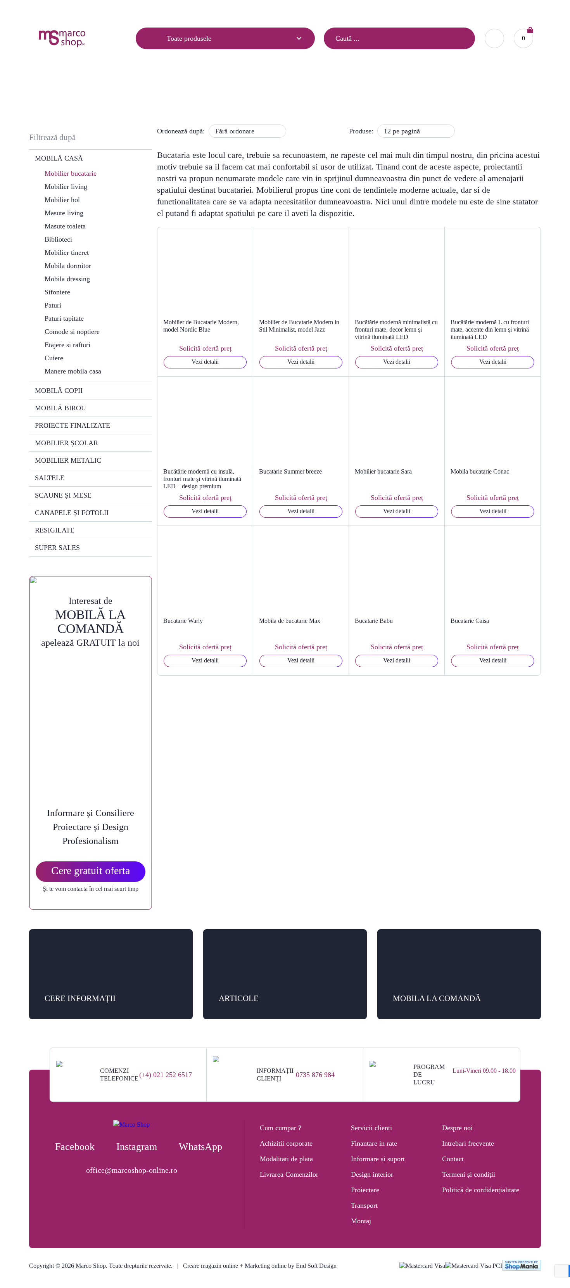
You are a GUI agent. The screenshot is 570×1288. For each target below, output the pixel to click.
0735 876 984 (315, 1075)
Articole (47, 10)
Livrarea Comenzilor (289, 1174)
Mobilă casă (264, 91)
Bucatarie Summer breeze (290, 471)
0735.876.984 (424, 10)
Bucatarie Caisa (470, 620)
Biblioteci (58, 239)
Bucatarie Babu (374, 620)
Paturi (53, 305)
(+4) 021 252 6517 (165, 1075)
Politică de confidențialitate (480, 1190)
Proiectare (365, 1190)
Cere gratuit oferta (90, 870)
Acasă (231, 91)
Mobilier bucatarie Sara (383, 471)
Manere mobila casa (73, 371)
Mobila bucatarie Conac (480, 471)
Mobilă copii (59, 390)
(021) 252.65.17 (377, 10)
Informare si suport (378, 1159)
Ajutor (83, 10)
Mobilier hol (62, 200)
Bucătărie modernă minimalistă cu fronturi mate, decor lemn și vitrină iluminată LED (396, 329)
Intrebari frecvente (468, 1143)
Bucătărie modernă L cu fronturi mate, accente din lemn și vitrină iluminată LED (490, 329)
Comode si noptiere (72, 331)
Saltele (49, 478)
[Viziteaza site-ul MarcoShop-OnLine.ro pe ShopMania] (521, 1266)
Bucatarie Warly (183, 620)
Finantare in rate (374, 1143)
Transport (364, 1205)
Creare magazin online (210, 1265)
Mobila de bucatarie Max (289, 620)
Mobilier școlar (66, 443)
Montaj (361, 1221)
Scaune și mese (63, 495)
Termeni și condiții (468, 1174)
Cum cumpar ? (280, 1128)
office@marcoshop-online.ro (131, 1170)
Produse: (361, 131)
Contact (119, 10)
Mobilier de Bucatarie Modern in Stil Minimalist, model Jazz (299, 326)
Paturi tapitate (64, 318)
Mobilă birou (60, 408)
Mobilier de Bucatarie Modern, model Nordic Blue (201, 326)
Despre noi (457, 1128)
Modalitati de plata (286, 1159)
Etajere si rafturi (67, 345)
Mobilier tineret (67, 252)
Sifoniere (57, 292)
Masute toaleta (65, 226)
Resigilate (54, 530)
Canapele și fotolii (72, 513)
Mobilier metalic (68, 460)
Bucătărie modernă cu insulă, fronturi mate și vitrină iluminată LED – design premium (202, 478)
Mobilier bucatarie (71, 173)
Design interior (372, 1174)
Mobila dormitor (68, 266)
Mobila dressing (67, 279)
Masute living (64, 213)
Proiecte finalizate (72, 425)
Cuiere (54, 358)
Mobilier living (66, 186)
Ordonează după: (181, 131)
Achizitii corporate (286, 1143)
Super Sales (57, 548)
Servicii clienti (371, 1128)
